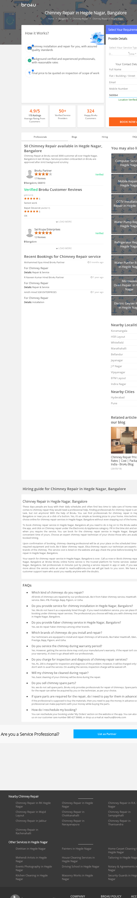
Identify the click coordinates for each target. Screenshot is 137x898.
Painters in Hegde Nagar (77, 848)
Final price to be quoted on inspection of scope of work (65, 73)
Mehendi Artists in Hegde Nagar (31, 859)
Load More (65, 221)
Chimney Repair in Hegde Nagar (77, 804)
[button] (119, 53)
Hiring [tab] (105, 136)
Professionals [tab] (40, 136)
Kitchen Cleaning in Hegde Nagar (32, 877)
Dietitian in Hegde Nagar (31, 848)
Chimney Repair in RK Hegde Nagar (33, 804)
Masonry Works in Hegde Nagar (77, 877)
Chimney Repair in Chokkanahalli (73, 813)
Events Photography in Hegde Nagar (34, 868)
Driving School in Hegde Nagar (80, 866)
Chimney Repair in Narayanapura (73, 822)
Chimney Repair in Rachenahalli (27, 831)
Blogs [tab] (74, 136)
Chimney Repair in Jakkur (31, 820)
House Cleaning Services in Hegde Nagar (78, 859)
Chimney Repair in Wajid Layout (31, 813)
